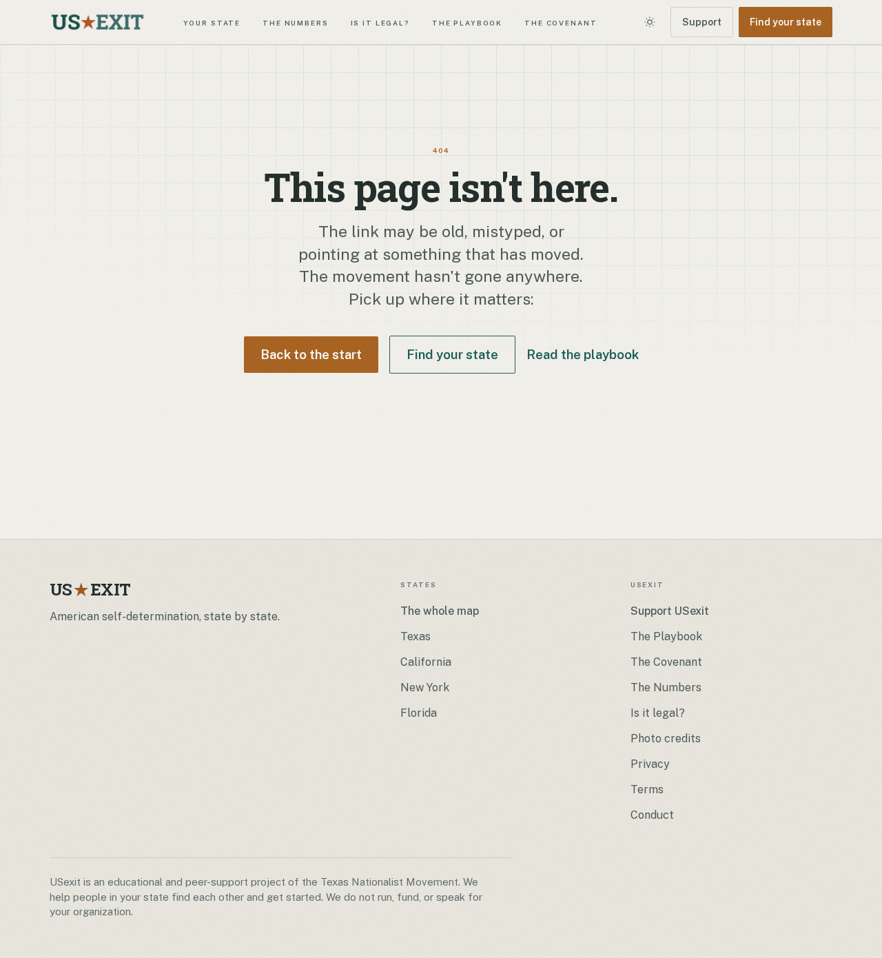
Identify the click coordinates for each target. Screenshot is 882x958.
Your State (212, 22)
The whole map (439, 611)
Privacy (650, 764)
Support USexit (669, 611)
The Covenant (560, 22)
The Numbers (295, 22)
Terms (647, 789)
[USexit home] (97, 22)
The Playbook (467, 22)
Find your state (785, 22)
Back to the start (311, 354)
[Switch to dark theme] (650, 22)
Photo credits (665, 738)
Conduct (652, 815)
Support (701, 22)
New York (424, 687)
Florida (418, 713)
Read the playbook (582, 354)
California (425, 662)
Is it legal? (380, 22)
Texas (415, 636)
